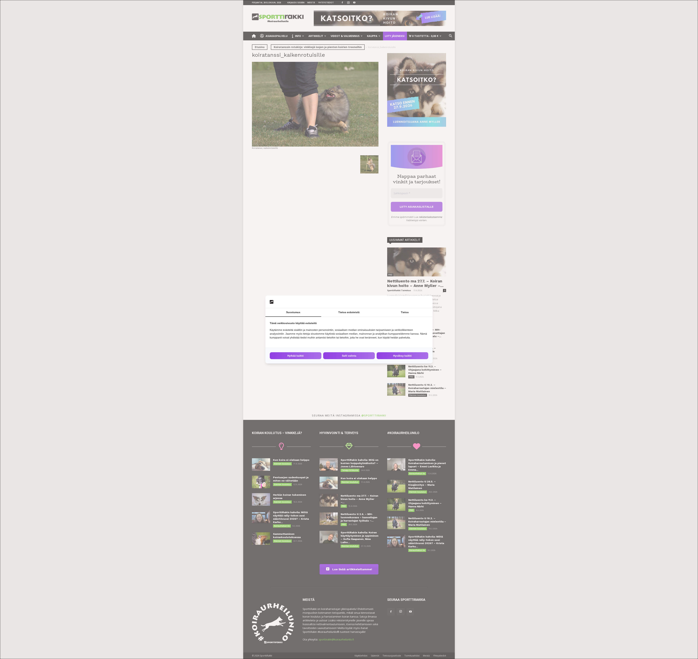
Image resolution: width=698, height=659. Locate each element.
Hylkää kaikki (295, 355)
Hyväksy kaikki (402, 355)
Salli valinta (349, 355)
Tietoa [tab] (405, 312)
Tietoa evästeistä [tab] (349, 312)
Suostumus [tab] (293, 312)
